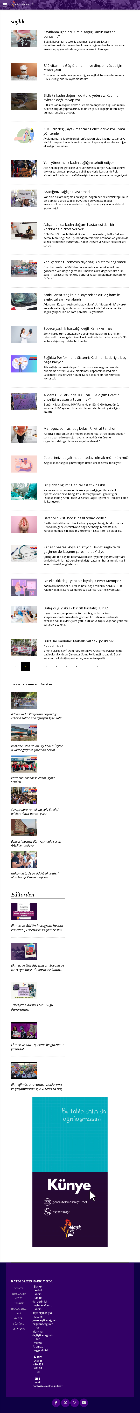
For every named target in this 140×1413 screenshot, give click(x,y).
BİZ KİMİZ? (18, 1328)
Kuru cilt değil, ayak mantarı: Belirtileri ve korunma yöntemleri (84, 131)
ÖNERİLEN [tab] (46, 684)
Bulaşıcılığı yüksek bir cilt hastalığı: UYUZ (76, 608)
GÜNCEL (19, 1288)
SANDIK (18, 1303)
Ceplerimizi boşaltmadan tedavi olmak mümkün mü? (86, 457)
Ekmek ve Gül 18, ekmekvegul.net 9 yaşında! (37, 1046)
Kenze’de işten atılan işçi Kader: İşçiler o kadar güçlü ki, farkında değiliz (36, 748)
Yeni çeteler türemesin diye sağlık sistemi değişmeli (85, 262)
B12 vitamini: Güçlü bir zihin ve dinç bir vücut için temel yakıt (83, 67)
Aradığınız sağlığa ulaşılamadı (67, 191)
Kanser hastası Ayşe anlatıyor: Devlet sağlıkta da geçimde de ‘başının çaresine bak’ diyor (82, 549)
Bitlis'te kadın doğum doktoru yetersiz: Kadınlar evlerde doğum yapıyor (82, 97)
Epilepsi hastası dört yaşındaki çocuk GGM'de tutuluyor (36, 843)
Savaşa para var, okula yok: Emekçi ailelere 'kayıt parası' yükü (35, 812)
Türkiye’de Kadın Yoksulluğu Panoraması (32, 1007)
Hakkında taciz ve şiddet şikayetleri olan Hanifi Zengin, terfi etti (35, 875)
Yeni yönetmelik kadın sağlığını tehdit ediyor (79, 162)
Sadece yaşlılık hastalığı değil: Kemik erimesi (78, 328)
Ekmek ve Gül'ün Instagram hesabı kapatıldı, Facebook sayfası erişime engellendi (37, 930)
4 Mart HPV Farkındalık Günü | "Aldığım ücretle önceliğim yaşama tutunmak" (81, 397)
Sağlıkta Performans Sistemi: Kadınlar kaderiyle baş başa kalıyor (85, 359)
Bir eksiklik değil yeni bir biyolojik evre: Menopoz (82, 580)
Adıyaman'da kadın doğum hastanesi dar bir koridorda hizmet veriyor (79, 226)
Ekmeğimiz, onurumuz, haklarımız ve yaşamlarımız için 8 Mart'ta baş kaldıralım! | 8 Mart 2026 (36, 1089)
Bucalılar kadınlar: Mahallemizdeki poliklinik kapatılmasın (79, 643)
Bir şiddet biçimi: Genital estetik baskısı (75, 485)
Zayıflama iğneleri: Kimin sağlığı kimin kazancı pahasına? (80, 34)
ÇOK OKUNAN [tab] (30, 684)
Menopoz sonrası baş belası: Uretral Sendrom (80, 428)
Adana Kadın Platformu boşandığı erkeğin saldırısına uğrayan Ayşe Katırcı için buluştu (37, 718)
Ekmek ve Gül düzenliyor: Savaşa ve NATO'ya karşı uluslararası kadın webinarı (37, 969)
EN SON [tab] (16, 684)
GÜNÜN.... (19, 1323)
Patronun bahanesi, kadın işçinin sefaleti (33, 780)
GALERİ (18, 1318)
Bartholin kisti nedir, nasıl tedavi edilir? (75, 518)
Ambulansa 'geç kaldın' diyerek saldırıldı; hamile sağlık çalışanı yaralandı (82, 297)
